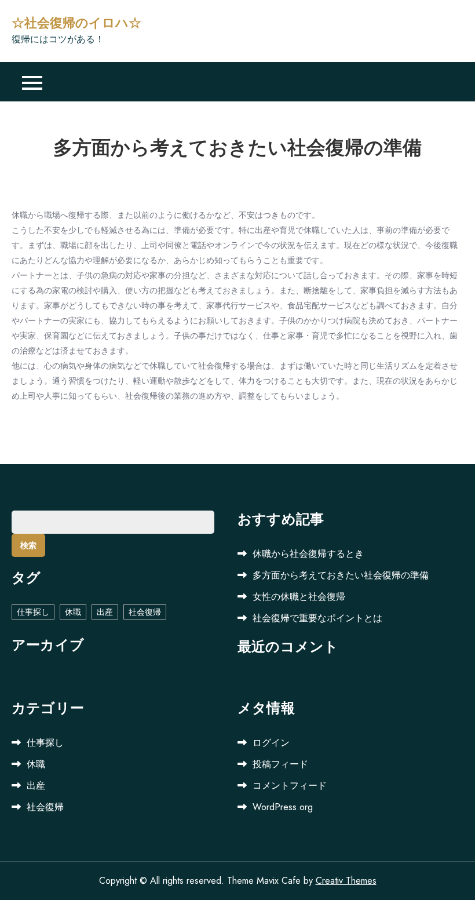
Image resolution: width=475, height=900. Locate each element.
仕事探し (33, 612)
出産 (105, 612)
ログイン (271, 742)
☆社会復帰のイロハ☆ (76, 23)
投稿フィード (280, 764)
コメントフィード (290, 785)
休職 (73, 612)
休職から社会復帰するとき (308, 553)
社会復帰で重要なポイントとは (317, 618)
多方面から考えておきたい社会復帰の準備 (341, 575)
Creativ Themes (346, 880)
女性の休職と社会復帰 (299, 596)
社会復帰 (145, 612)
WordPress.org (283, 807)
